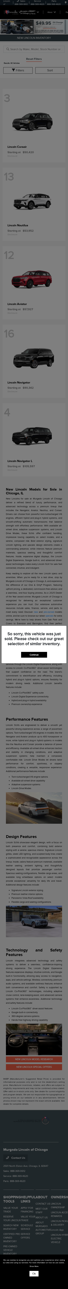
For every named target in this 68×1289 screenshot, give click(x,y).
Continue (34, 654)
